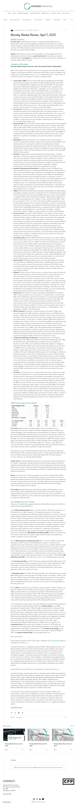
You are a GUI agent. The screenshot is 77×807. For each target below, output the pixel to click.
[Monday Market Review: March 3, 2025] (63, 735)
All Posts (5, 19)
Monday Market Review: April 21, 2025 (14, 745)
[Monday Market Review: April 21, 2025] (14, 735)
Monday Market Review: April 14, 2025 (38, 745)
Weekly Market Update (16, 707)
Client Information (38, 19)
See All (72, 725)
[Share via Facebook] (11, 712)
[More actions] (65, 30)
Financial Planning (27, 19)
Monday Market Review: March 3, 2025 (63, 745)
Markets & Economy (15, 19)
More (64, 19)
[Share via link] (22, 712)
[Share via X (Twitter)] (15, 712)
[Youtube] (43, 799)
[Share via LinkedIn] (18, 712)
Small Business (57, 19)
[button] (65, 13)
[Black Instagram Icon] (34, 799)
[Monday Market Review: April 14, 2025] (38, 735)
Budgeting (48, 19)
